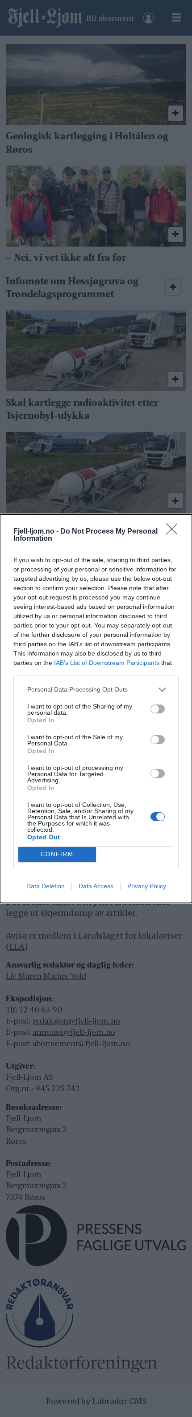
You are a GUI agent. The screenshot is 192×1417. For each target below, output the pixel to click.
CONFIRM (57, 854)
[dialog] (96, 708)
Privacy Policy (146, 886)
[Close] (174, 531)
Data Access (96, 886)
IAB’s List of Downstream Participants (106, 662)
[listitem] (96, 689)
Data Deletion (45, 886)
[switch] (157, 708)
